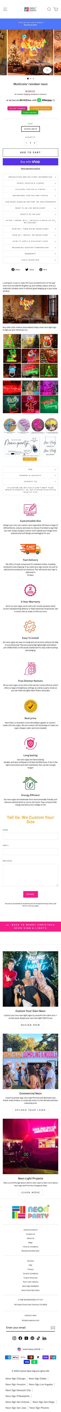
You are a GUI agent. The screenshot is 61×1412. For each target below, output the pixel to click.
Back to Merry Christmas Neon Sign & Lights (33, 927)
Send (31, 894)
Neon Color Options (30, 1282)
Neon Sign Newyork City (18, 1390)
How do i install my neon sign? (30, 235)
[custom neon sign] (30, 439)
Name (5, 830)
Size (30, 124)
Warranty (30, 254)
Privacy (31, 1269)
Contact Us (30, 482)
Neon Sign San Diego (43, 1401)
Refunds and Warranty (30, 1251)
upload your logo (30, 1110)
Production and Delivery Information (30, 177)
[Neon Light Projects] (30, 1146)
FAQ (30, 469)
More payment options (30, 168)
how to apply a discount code (30, 241)
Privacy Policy (48, 904)
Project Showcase (31, 1278)
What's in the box (30, 214)
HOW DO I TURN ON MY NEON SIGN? (30, 229)
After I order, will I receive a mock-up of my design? (30, 221)
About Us (30, 1238)
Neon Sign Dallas (37, 1378)
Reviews (30, 1261)
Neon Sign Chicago (15, 1378)
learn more (30, 1192)
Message (7, 861)
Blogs (30, 1242)
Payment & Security (30, 476)
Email (6, 845)
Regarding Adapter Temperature (30, 248)
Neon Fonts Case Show (31, 1290)
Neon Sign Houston (16, 1384)
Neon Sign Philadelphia (17, 1396)
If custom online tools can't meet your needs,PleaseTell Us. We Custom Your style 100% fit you (30, 490)
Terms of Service (28, 906)
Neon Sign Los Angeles (41, 1384)
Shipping (27, 94)
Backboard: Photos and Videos (30, 196)
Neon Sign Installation (30, 1286)
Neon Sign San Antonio (17, 1401)
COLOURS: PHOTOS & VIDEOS (30, 189)
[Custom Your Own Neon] (30, 979)
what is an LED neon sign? (30, 208)
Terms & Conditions (30, 1247)
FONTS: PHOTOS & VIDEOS (30, 183)
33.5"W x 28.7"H (30, 129)
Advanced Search (31, 1230)
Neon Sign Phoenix (39, 1407)
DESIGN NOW (30, 1025)
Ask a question (30, 260)
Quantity (30, 137)
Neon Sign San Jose (16, 1407)
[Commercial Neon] (30, 1061)
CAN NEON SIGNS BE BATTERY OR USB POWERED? (30, 202)
